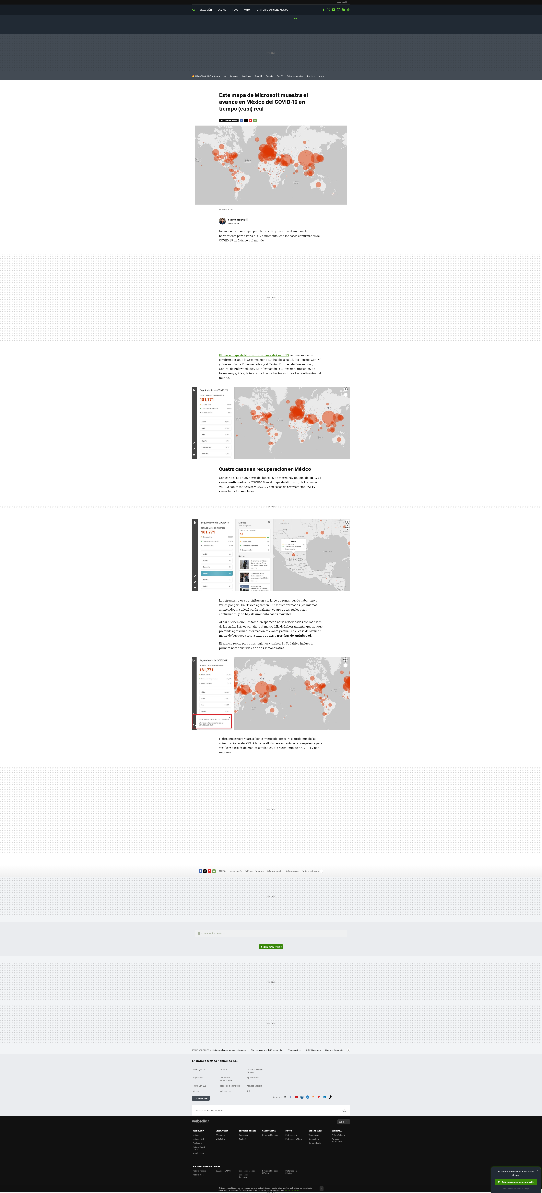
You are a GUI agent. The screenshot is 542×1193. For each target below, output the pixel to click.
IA (225, 76)
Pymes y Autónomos (337, 1140)
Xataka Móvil (198, 1139)
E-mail (255, 120)
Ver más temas (201, 1098)
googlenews (343, 9)
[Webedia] (343, 2)
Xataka (196, 1135)
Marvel (322, 76)
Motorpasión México (291, 1171)
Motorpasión (291, 1135)
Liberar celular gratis (334, 1050)
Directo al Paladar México (270, 1171)
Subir (341, 1121)
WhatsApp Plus (294, 1050)
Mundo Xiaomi (199, 1153)
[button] (237, 219)
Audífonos (246, 76)
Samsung (234, 76)
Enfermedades (276, 871)
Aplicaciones (253, 1077)
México (196, 1091)
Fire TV (280, 76)
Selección (206, 9)
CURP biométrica (313, 1050)
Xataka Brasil (198, 1174)
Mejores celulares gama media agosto (229, 1050)
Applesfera (197, 1143)
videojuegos (225, 1091)
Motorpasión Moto (293, 1139)
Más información (292, 1190)
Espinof (242, 1139)
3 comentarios (230, 120)
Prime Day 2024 (200, 1085)
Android (258, 76)
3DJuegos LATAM (223, 1170)
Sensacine (243, 1135)
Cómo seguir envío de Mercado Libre (267, 1050)
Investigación (236, 871)
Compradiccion (315, 1143)
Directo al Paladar (270, 1135)
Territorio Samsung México (271, 9)
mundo (260, 871)
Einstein (269, 76)
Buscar (344, 1110)
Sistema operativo (295, 76)
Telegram (307, 1096)
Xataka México (199, 1170)
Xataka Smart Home (199, 1148)
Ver (272, 946)
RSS (313, 1096)
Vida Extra (220, 1139)
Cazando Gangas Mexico (255, 1071)
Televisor (311, 76)
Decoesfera (314, 1139)
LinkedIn (324, 1096)
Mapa (250, 871)
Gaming (222, 9)
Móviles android (254, 1085)
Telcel (250, 1091)
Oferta (217, 76)
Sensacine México (247, 1170)
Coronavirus (294, 871)
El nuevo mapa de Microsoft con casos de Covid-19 (254, 355)
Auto (247, 9)
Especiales (198, 1077)
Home (235, 9)
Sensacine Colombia (243, 1175)
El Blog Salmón (338, 1135)
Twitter (328, 9)
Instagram (338, 9)
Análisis (223, 1069)
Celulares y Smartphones (226, 1079)
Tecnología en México (230, 1085)
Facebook (323, 9)
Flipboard (250, 120)
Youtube (333, 9)
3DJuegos (220, 1135)
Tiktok (348, 9)
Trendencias (314, 1135)
